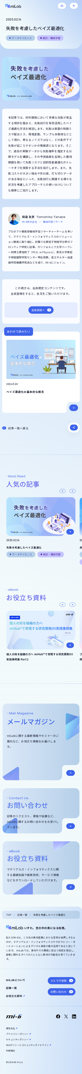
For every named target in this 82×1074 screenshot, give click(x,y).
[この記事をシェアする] (74, 428)
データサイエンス (22, 38)
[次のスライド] (72, 491)
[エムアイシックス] (14, 1016)
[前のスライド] (62, 491)
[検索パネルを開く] (74, 6)
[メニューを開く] (62, 6)
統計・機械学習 (51, 38)
